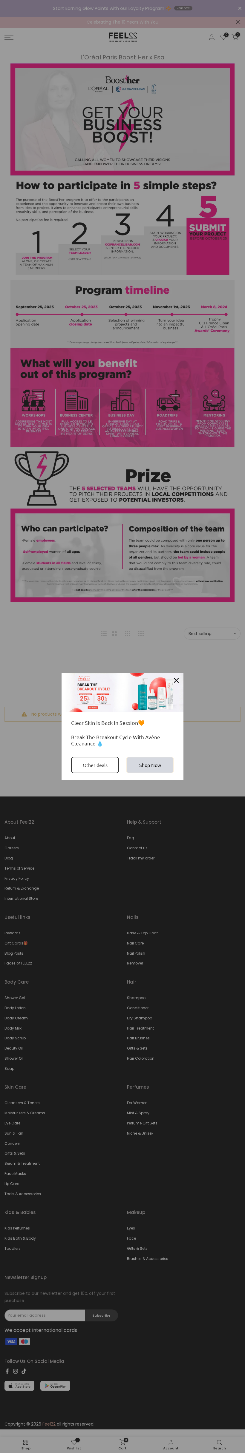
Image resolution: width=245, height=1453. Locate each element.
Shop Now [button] (150, 765)
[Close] (176, 680)
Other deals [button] (95, 765)
